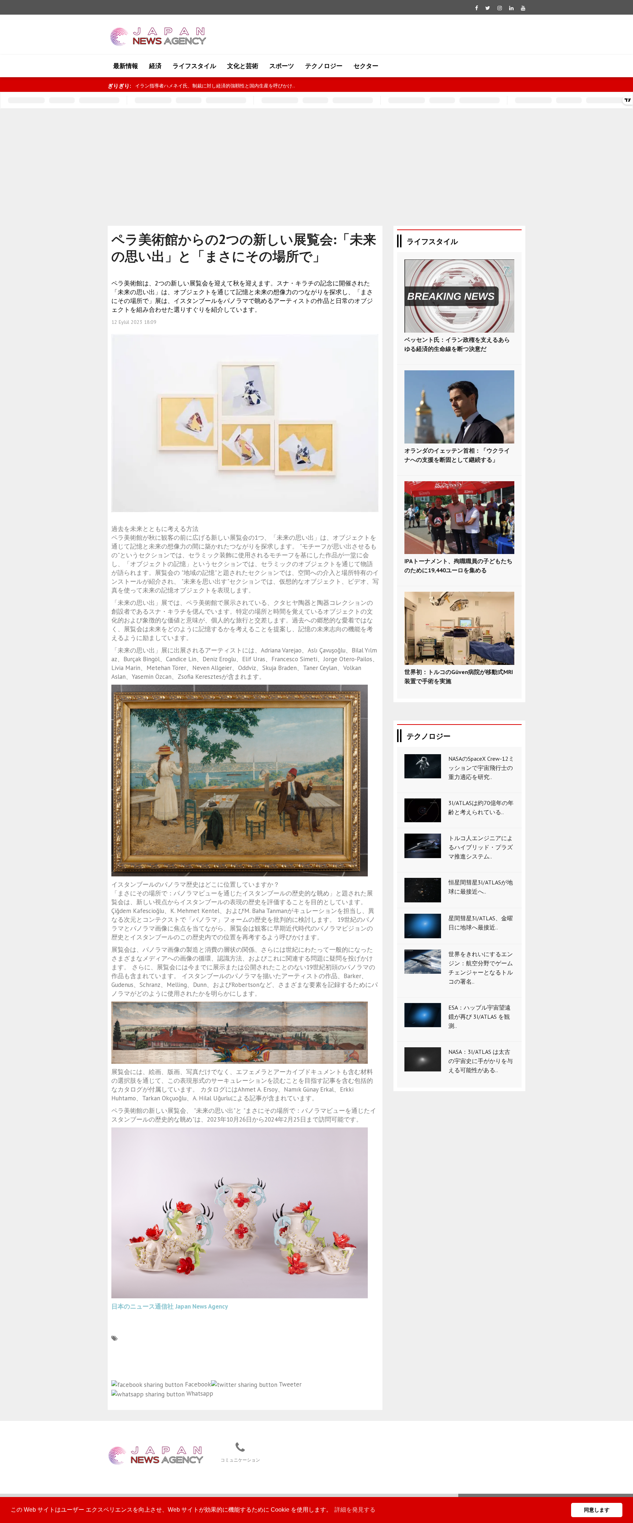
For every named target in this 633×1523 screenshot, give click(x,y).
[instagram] (499, 8)
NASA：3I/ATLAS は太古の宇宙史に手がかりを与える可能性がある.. (480, 1061)
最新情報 (125, 66)
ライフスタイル (194, 66)
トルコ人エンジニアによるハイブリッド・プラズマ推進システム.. (480, 847)
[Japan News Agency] (156, 1455)
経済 (155, 66)
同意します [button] (597, 1510)
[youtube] (523, 8)
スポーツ (281, 66)
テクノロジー (324, 66)
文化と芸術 (242, 66)
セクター (365, 66)
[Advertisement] (316, 163)
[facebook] (476, 8)
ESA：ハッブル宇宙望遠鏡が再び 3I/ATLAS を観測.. (479, 1016)
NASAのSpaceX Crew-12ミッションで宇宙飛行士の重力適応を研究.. (481, 768)
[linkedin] (511, 8)
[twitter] (487, 8)
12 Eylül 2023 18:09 (133, 322)
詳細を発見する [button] (354, 1510)
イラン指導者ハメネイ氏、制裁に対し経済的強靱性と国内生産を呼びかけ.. (215, 86)
